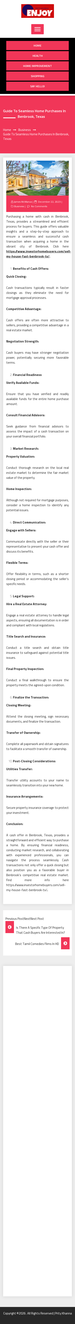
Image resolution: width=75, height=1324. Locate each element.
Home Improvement (37, 66)
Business (19, 206)
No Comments (39, 206)
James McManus (23, 202)
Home (37, 45)
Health (37, 55)
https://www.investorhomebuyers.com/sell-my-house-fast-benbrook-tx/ (38, 254)
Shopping (37, 76)
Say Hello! (37, 86)
